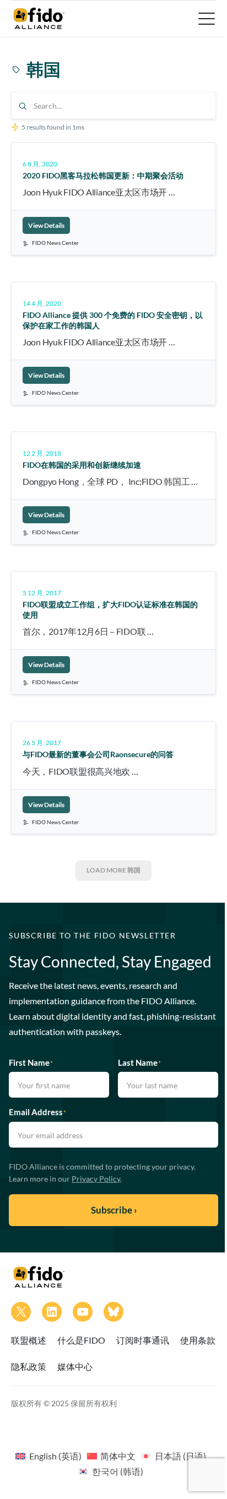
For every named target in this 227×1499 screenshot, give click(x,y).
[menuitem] (48, 1456)
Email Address (37, 1112)
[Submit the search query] (22, 106)
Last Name (139, 1062)
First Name (31, 1062)
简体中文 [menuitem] (118, 1456)
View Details (46, 225)
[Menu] (205, 18)
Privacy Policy (96, 1178)
